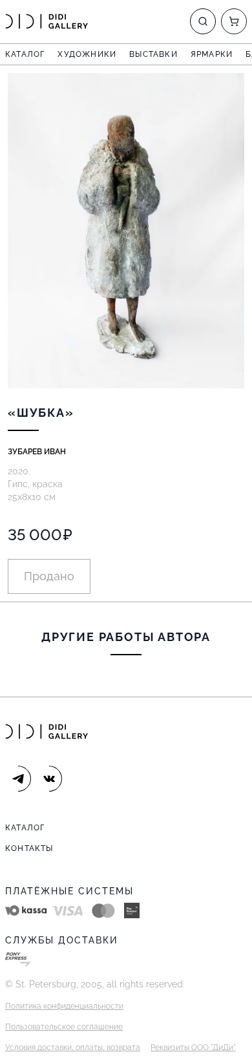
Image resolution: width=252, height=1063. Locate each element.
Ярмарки (212, 54)
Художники (87, 54)
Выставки (153, 54)
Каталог (25, 54)
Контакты (29, 848)
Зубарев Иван (37, 451)
